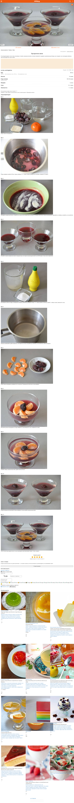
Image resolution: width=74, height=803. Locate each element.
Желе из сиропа (4, 610)
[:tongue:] (42, 582)
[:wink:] (49, 582)
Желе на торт (4, 767)
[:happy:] (68, 582)
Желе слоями (28, 723)
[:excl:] (57, 582)
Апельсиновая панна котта (55, 627)
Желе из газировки (5, 731)
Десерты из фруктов (5, 570)
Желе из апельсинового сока (32, 623)
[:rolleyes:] (53, 582)
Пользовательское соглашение (36, 799)
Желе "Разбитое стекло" (55, 770)
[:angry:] (45, 582)
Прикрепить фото (5, 586)
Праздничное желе (5, 679)
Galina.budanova (70, 51)
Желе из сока (53, 679)
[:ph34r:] (26, 582)
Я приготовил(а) (37, 566)
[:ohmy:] (2, 582)
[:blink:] (31, 582)
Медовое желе (29, 679)
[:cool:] (16, 582)
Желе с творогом (29, 781)
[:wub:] (20, 582)
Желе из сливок (53, 723)
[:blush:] (18, 582)
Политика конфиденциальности (37, 801)
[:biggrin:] (7, 582)
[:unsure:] (12, 582)
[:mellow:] (1, 584)
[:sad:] (64, 582)
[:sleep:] (34, 582)
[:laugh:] (29, 582)
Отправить (13, 586)
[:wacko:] (61, 582)
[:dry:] (9, 582)
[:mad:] (23, 582)
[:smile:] (37, 582)
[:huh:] (71, 582)
